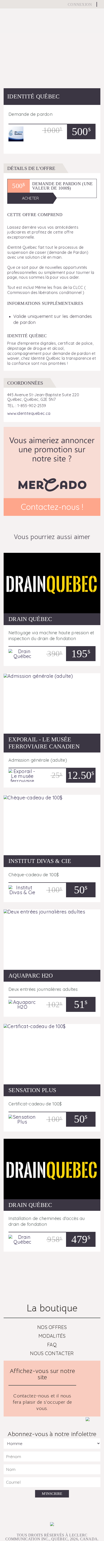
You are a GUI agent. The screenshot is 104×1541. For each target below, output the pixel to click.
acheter (30, 198)
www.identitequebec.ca (28, 413)
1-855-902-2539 (31, 405)
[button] (11, 62)
